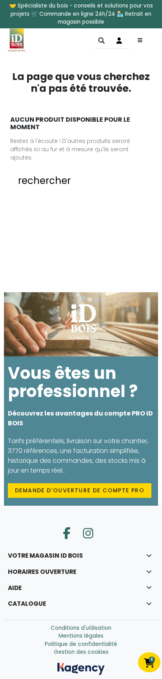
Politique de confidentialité (81, 644)
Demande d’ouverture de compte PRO (79, 490)
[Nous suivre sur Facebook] (67, 533)
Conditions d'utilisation (81, 628)
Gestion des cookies (81, 652)
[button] (101, 39)
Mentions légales (81, 636)
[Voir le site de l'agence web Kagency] (81, 668)
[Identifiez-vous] (119, 39)
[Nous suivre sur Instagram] (88, 533)
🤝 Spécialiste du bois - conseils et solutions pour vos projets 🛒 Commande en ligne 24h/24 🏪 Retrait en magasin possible (81, 14)
